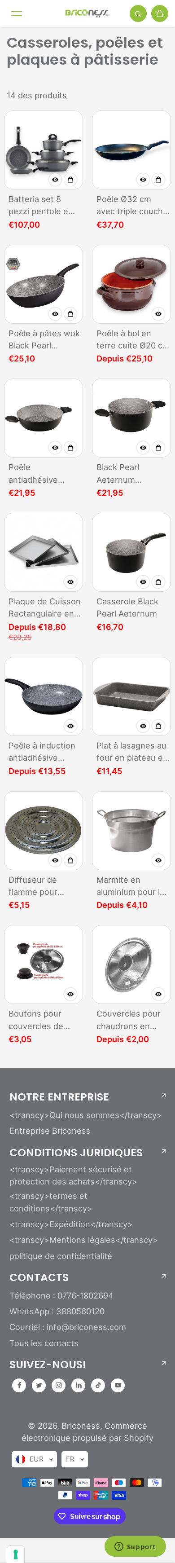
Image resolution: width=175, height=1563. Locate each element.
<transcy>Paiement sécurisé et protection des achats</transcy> (73, 1175)
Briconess (80, 1426)
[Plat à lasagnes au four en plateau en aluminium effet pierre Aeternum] (131, 696)
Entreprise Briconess (50, 1131)
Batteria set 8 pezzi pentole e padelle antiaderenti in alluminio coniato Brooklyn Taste (41, 206)
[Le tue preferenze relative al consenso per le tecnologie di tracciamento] (15, 1554)
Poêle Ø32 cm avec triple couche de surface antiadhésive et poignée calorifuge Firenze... (132, 206)
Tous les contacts (44, 1343)
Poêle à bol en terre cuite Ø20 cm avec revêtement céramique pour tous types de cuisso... (133, 340)
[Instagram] (59, 1385)
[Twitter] (39, 1385)
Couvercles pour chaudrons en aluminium (128, 1020)
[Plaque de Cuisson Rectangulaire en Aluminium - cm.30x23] (43, 552)
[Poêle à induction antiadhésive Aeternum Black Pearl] (43, 696)
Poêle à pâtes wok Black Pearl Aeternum (44, 340)
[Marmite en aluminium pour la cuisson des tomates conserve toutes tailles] (131, 831)
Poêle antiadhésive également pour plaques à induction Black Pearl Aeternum (39, 474)
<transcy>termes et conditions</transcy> (50, 1202)
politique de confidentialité (60, 1256)
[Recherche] (138, 13)
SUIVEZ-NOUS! (47, 1364)
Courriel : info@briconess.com (67, 1327)
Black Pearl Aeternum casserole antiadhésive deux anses (131, 474)
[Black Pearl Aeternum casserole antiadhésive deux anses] (131, 418)
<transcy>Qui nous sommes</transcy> (85, 1115)
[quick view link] (55, 179)
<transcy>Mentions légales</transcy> (83, 1240)
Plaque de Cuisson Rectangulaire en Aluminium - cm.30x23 (45, 608)
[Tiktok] (98, 1385)
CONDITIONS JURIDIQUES (76, 1152)
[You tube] (118, 1385)
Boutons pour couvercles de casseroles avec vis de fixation (40, 1020)
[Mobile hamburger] (16, 13)
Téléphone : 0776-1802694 (61, 1295)
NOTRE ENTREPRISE (59, 1097)
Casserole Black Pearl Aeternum (127, 607)
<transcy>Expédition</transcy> (71, 1224)
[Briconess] (87, 13)
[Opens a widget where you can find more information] (135, 1547)
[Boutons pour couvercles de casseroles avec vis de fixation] (43, 964)
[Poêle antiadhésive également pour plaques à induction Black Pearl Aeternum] (43, 418)
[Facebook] (19, 1385)
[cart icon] (159, 13)
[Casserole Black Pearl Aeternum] (131, 552)
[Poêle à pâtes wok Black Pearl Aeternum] (43, 284)
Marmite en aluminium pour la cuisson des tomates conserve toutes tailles (131, 886)
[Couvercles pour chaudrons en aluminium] (131, 964)
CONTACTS (39, 1277)
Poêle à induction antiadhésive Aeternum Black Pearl (42, 752)
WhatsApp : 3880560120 (57, 1311)
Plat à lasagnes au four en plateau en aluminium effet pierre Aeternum (132, 752)
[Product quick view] (70, 179)
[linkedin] (78, 1385)
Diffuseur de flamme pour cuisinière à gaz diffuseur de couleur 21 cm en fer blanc (41, 886)
